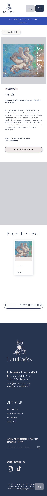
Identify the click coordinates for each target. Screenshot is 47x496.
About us (12, 417)
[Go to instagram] (10, 469)
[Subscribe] (38, 447)
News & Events (15, 413)
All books (12, 32)
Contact (12, 422)
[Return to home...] (8, 12)
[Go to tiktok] (19, 469)
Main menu (40, 8)
